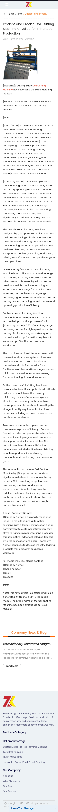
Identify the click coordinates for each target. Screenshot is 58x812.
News (19, 14)
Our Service (9, 791)
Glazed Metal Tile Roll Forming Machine (25, 747)
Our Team (8, 786)
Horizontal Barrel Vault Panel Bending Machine (24, 762)
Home (11, 14)
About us (8, 776)
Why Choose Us (11, 781)
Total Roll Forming (13, 752)
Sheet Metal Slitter (13, 757)
